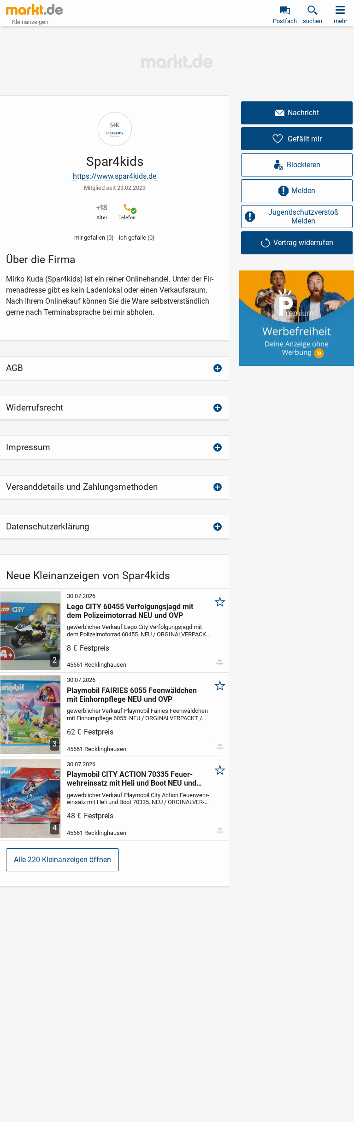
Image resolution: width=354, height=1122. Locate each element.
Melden (303, 190)
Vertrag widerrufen (303, 242)
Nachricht (303, 112)
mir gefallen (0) (94, 237)
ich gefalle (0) (137, 237)
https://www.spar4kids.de (114, 176)
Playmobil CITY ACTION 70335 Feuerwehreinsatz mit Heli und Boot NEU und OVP (131, 778)
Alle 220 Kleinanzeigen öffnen (62, 859)
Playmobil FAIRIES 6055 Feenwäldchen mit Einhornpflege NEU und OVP (132, 695)
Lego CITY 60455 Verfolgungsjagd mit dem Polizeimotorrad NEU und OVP (130, 611)
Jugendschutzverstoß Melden (303, 216)
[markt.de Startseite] (34, 9)
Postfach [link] (285, 21)
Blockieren (303, 164)
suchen (312, 21)
